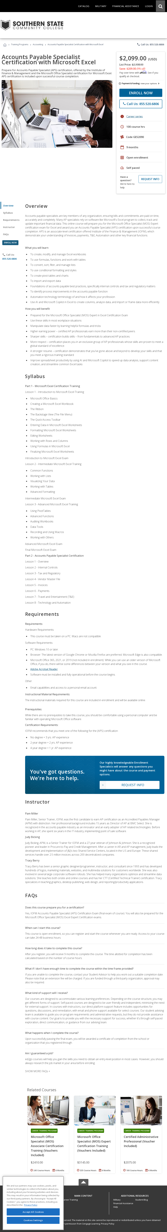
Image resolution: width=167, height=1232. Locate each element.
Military (117, 1199)
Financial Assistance (123, 1203)
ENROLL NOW (141, 92)
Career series (134, 116)
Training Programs (19, 44)
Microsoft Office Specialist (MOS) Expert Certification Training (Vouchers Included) (94, 1143)
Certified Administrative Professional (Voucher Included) (141, 1141)
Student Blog (141, 1199)
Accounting (38, 44)
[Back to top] (83, 1194)
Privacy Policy (107, 1223)
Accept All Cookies (33, 1211)
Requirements (11, 219)
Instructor (9, 227)
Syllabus (8, 212)
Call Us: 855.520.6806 (150, 44)
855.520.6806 (9, 258)
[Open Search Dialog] (160, 6)
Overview (8, 205)
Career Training (70, 1199)
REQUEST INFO (150, 179)
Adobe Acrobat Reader (44, 669)
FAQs (6, 234)
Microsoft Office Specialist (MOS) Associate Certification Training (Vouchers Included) (47, 1146)
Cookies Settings (33, 1220)
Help (115, 1206)
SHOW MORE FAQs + (37, 1071)
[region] (33, 1203)
